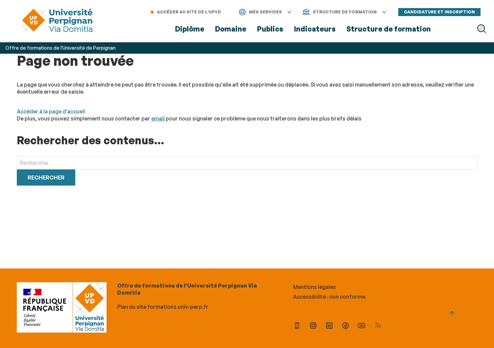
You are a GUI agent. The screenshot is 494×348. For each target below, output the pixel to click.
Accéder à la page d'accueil (51, 111)
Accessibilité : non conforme (329, 296)
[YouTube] (362, 326)
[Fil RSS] (378, 326)
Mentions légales (314, 287)
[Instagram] (313, 326)
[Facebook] (345, 326)
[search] (247, 162)
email (158, 118)
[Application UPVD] (297, 326)
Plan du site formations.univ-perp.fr (162, 306)
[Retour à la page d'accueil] (57, 21)
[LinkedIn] (329, 326)
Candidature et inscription (439, 11)
